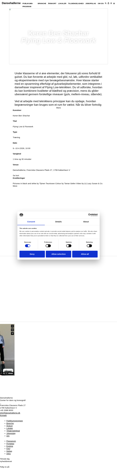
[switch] (48, 245)
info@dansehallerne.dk (10, 413)
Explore (9, 446)
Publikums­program (14, 421)
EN (102, 3)
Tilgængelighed (76, 3)
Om (99, 3)
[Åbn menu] (114, 3)
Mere (58, 108)
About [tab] (86, 222)
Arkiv (8, 454)
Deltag (9, 451)
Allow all (85, 254)
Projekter (10, 444)
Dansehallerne (11, 3)
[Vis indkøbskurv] (108, 3)
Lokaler (62, 3)
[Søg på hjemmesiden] (105, 3)
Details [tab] (58, 222)
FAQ (8, 449)
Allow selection (58, 254)
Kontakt (3, 415)
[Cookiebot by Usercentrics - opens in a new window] (90, 215)
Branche (42, 3)
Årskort (52, 3)
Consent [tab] (31, 222)
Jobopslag (90, 3)
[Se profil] (111, 3)
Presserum (11, 441)
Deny (32, 254)
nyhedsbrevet (6, 461)
